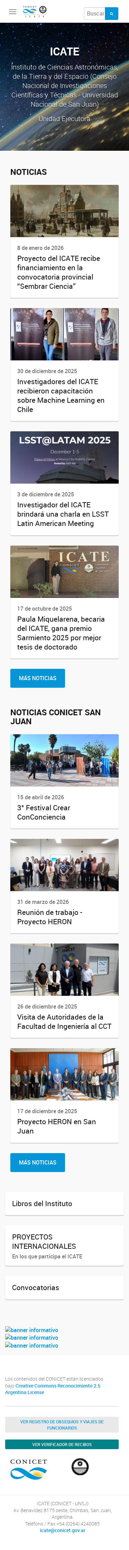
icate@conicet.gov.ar (62, 1530)
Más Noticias (37, 678)
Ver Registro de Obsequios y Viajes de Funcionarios (62, 1425)
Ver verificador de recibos (62, 1444)
